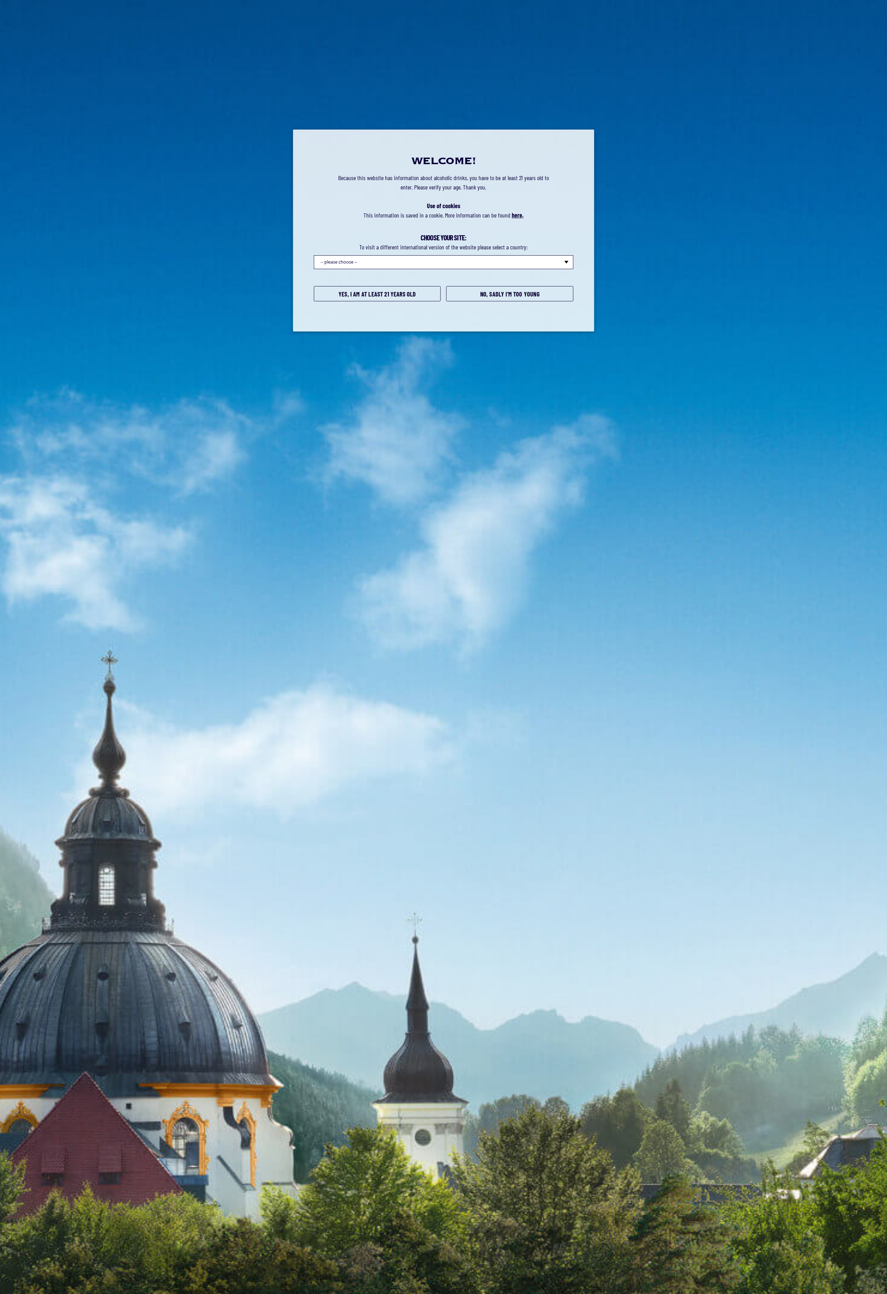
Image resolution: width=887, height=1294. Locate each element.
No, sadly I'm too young (509, 294)
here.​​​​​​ (518, 215)
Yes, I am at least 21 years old (377, 294)
